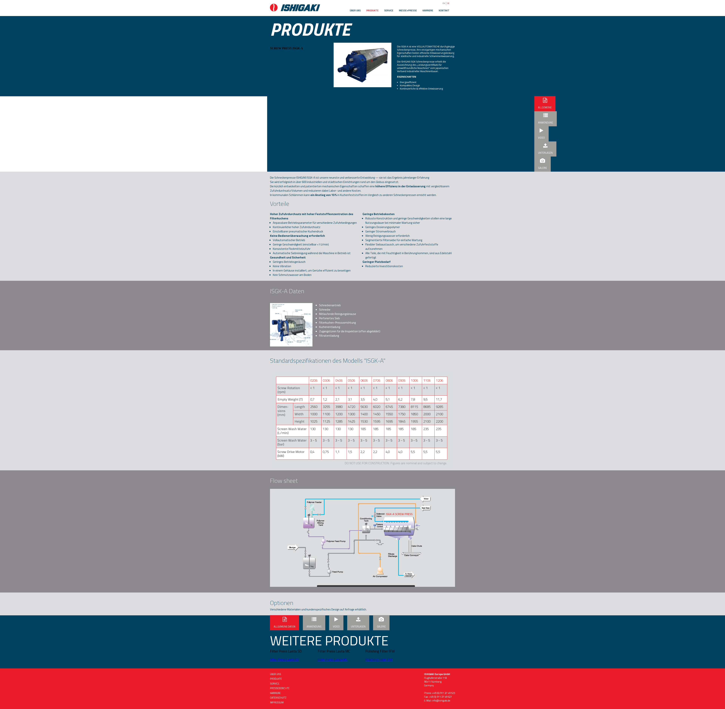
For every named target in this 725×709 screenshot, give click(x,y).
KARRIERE (428, 10)
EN (444, 3)
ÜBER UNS (355, 10)
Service (274, 683)
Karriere (275, 693)
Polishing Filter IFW (379, 659)
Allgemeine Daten (545, 108)
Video (541, 138)
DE (448, 3)
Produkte (276, 679)
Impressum (277, 702)
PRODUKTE (372, 10)
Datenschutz (278, 698)
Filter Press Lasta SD (284, 659)
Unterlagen (545, 153)
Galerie (542, 168)
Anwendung (545, 122)
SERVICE (388, 10)
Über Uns (275, 674)
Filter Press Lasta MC (333, 659)
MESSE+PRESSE (408, 10)
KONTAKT (444, 10)
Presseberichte (279, 688)
